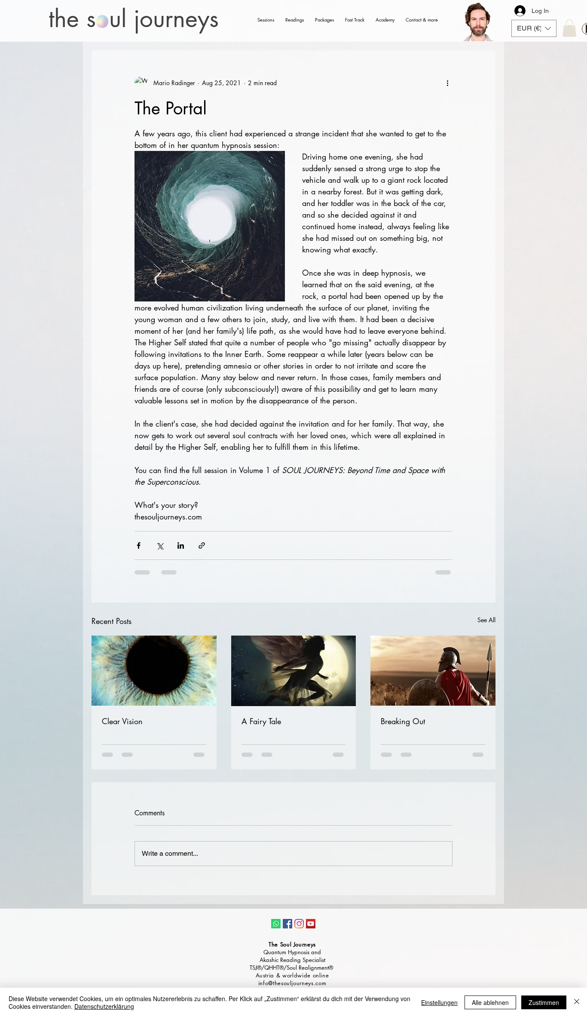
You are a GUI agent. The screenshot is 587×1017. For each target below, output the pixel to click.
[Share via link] (202, 545)
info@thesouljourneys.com (292, 983)
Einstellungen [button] (439, 1002)
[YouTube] (310, 923)
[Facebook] (287, 923)
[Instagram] (299, 923)
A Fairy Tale (261, 721)
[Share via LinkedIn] (181, 545)
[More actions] (447, 83)
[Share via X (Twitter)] (160, 545)
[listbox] (533, 28)
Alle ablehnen (490, 1002)
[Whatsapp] (276, 923)
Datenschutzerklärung (104, 1006)
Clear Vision (122, 721)
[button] (533, 28)
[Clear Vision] (154, 671)
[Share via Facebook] (139, 545)
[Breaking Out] (432, 671)
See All (486, 620)
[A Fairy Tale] (293, 671)
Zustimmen (544, 1002)
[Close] (577, 1002)
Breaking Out (403, 721)
